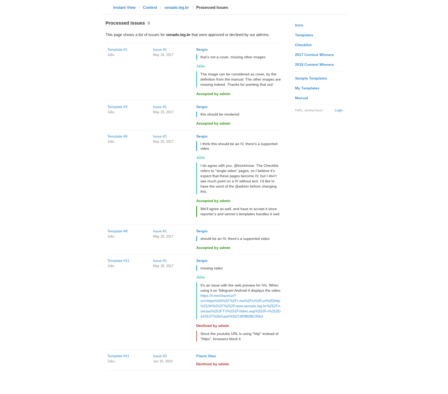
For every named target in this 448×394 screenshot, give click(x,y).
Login (339, 110)
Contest (150, 7)
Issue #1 (160, 49)
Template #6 (117, 136)
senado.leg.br (176, 7)
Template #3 (117, 107)
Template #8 (117, 231)
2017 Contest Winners (314, 55)
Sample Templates (311, 78)
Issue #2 (160, 356)
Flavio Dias (206, 356)
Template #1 (117, 49)
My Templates (307, 88)
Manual (301, 98)
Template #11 (118, 261)
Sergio (202, 49)
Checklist (303, 45)
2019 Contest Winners (314, 64)
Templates (304, 35)
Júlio (110, 55)
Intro (299, 25)
